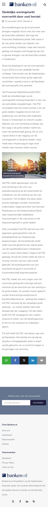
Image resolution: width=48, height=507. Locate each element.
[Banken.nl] (27, 2)
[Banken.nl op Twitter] (13, 501)
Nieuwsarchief (8, 439)
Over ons (6, 430)
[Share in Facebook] (15, 360)
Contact (5, 444)
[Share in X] (24, 360)
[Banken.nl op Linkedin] (27, 501)
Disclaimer (6, 458)
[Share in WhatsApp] (6, 360)
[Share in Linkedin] (32, 360)
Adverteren (7, 435)
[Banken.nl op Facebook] (20, 501)
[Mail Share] (41, 360)
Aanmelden (38, 402)
